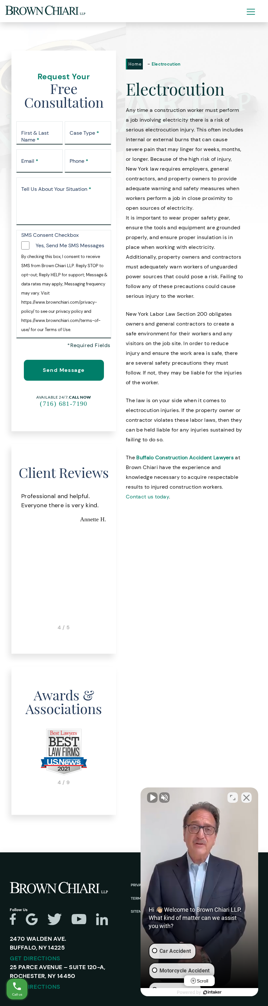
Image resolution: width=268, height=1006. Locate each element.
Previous (11, 561)
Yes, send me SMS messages (70, 245)
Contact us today (147, 496)
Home (135, 64)
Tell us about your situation (56, 189)
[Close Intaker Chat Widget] (246, 797)
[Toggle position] (232, 797)
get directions (35, 958)
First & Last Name (35, 136)
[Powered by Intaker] (212, 992)
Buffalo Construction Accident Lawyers (185, 457)
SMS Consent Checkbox (50, 235)
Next (116, 561)
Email (29, 161)
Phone (79, 161)
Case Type (84, 133)
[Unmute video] (152, 797)
